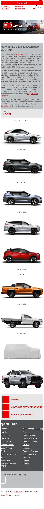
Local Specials (6, 448)
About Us (26, 457)
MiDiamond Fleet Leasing (33, 429)
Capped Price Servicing (10, 454)
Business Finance (30, 438)
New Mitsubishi (19, 54)
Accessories (5, 461)
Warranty (26, 445)
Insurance (27, 448)
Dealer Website (6, 495)
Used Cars (5, 438)
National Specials (7, 445)
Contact (4, 106)
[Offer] (22, 147)
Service (4, 451)
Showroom (5, 429)
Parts (3, 457)
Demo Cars (5, 435)
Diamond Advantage (31, 441)
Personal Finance (30, 435)
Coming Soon (6, 441)
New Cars (4, 432)
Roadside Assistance (31, 451)
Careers (26, 461)
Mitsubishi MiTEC (30, 454)
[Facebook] (3, 484)
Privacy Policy (18, 492)
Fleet (25, 432)
